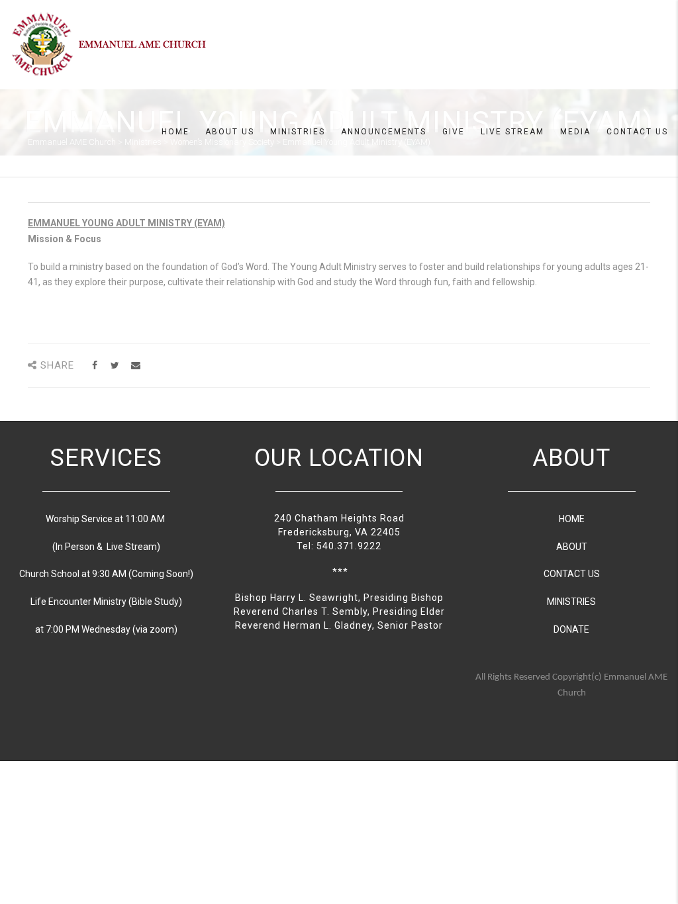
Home (175, 131)
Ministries (297, 131)
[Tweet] (115, 365)
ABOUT (571, 546)
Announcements (383, 131)
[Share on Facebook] (94, 365)
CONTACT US (572, 573)
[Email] (135, 365)
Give (453, 131)
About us (229, 131)
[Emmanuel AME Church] (109, 43)
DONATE (571, 629)
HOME (572, 519)
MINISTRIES (571, 601)
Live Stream (512, 131)
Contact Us (637, 131)
